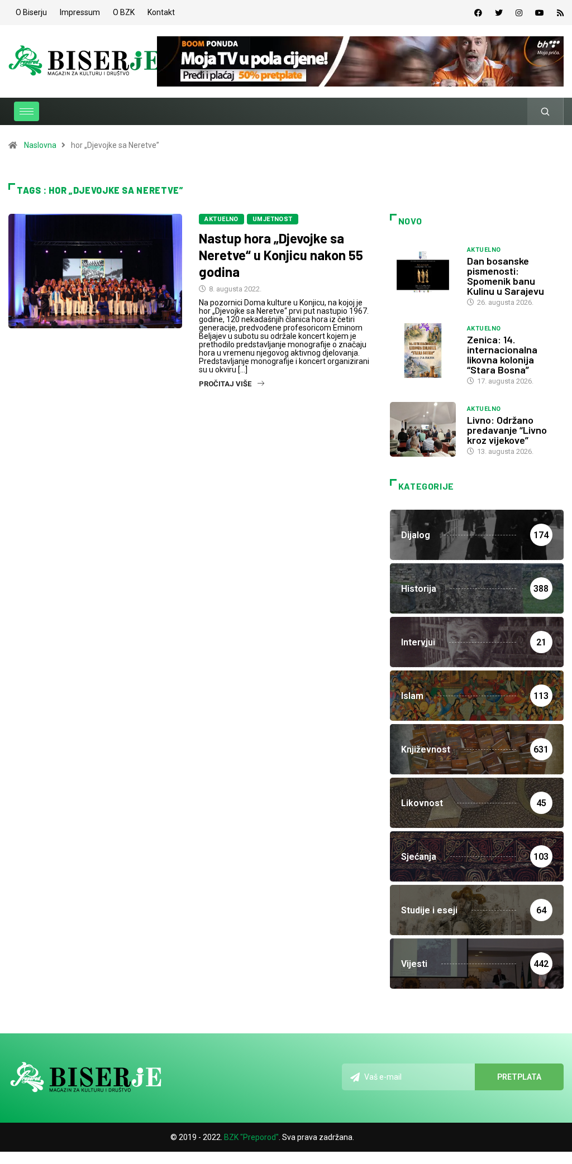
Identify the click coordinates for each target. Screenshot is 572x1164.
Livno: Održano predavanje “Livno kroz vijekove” (507, 430)
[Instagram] (519, 13)
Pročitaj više (225, 384)
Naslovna (40, 145)
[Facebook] (478, 13)
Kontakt (161, 12)
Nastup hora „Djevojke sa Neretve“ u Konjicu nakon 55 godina (281, 255)
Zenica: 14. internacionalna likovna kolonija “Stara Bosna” (502, 354)
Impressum (80, 12)
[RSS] (560, 13)
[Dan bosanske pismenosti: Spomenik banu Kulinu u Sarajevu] (423, 272)
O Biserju (31, 12)
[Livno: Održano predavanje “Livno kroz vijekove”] (423, 429)
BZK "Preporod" (251, 1137)
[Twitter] (499, 13)
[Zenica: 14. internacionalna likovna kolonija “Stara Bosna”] (423, 350)
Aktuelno (221, 219)
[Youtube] (539, 13)
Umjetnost (272, 219)
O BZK (124, 12)
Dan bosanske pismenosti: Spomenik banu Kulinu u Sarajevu (505, 276)
